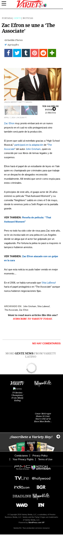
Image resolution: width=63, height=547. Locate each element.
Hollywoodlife (41, 495)
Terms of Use (45, 459)
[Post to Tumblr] (26, 53)
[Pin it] (35, 53)
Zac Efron (9, 123)
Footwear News (40, 504)
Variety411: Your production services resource (31, 528)
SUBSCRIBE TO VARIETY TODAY (32, 318)
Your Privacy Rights (23, 459)
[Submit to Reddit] (43, 53)
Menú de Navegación (5, 3)
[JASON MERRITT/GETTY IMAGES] (32, 84)
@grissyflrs (13, 45)
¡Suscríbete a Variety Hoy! (31, 437)
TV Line (22, 477)
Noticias (28, 18)
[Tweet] (17, 53)
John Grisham (33, 149)
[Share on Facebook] (8, 53)
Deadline (22, 495)
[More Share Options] (52, 53)
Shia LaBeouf (49, 282)
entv (41, 477)
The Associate (11, 310)
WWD (20, 504)
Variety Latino (32, 4)
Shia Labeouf (43, 306)
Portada (7, 18)
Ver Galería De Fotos (50, 109)
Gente (17, 18)
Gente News (24, 353)
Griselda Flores (14, 40)
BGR (40, 486)
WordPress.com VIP (36, 522)
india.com (22, 486)
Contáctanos (21, 455)
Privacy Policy (40, 455)
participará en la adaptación (28, 144)
